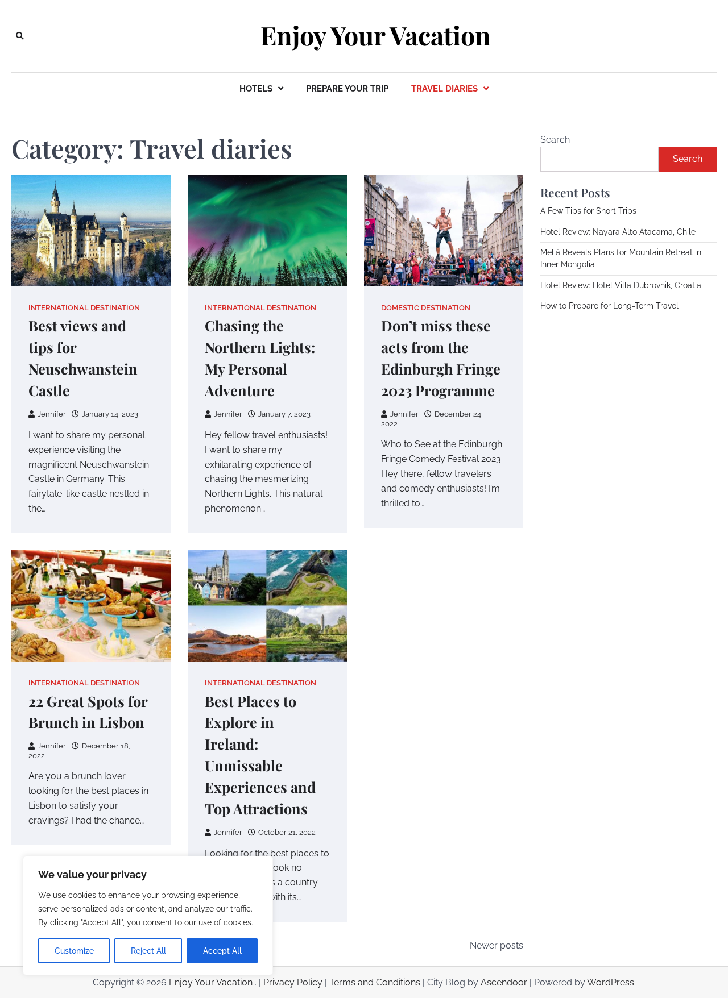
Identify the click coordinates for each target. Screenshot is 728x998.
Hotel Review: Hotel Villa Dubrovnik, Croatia (620, 285)
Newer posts (496, 945)
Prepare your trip (347, 89)
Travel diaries (444, 89)
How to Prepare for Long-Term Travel (609, 305)
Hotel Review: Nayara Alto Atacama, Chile (618, 231)
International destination (84, 307)
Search (555, 139)
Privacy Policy (292, 982)
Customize (74, 950)
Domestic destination (425, 307)
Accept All (222, 950)
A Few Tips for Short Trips (588, 210)
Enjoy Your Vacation (375, 35)
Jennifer (52, 414)
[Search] (19, 35)
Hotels (255, 89)
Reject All (148, 950)
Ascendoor (504, 982)
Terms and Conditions (374, 982)
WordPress (610, 982)
